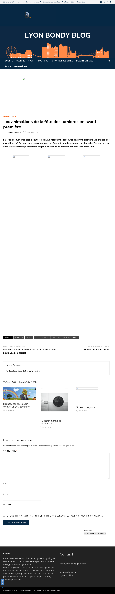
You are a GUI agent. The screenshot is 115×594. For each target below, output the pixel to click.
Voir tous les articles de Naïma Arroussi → (23, 371)
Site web (7, 505)
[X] (104, 2)
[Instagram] (107, 2)
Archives (88, 530)
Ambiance (7, 117)
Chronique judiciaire (62, 61)
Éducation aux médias (51, 2)
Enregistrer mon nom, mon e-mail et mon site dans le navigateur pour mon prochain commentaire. (55, 516)
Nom (6, 484)
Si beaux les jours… (86, 407)
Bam (58, 590)
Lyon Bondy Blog (70, 338)
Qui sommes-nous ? (33, 2)
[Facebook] (98, 2)
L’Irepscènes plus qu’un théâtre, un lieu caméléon (16, 405)
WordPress (49, 590)
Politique (43, 61)
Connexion (81, 2)
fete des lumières (42, 338)
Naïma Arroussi (15, 132)
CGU (72, 2)
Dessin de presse (84, 61)
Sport (31, 61)
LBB (53, 338)
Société (9, 61)
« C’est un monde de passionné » (50, 422)
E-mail (6, 494)
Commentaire (10, 451)
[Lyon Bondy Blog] (57, 42)
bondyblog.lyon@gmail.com (73, 563)
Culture (20, 61)
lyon (59, 338)
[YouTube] (101, 2)
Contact (65, 2)
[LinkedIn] (110, 2)
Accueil (20, 2)
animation (19, 338)
